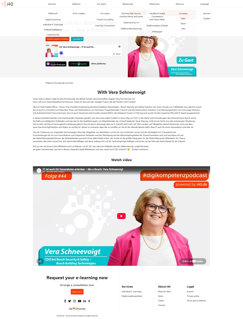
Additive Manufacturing (131, 28)
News (183, 23)
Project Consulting (105, 19)
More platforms (98, 63)
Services (52, 3)
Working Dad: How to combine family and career (131, 15)
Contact (161, 305)
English (206, 18)
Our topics (101, 3)
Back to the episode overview (60, 82)
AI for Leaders (79, 13)
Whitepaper (157, 31)
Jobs (183, 28)
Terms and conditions (196, 300)
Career (161, 300)
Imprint (190, 291)
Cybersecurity (53, 34)
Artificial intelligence (53, 29)
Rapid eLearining (53, 19)
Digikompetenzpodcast (132, 295)
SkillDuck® (53, 13)
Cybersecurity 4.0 (131, 22)
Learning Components (105, 25)
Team (183, 18)
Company (183, 13)
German (206, 13)
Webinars (76, 3)
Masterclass (128, 3)
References (154, 3)
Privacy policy (193, 295)
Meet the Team (164, 291)
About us (180, 3)
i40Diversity (77, 308)
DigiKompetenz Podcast (157, 25)
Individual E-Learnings (53, 24)
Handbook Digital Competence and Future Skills (157, 16)
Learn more (77, 291)
